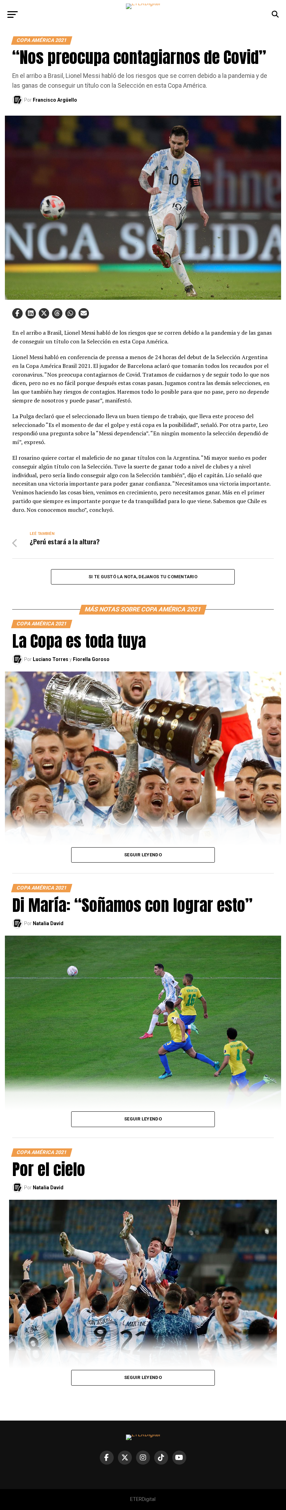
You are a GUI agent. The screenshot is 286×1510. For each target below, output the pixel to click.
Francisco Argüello (55, 100)
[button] (17, 313)
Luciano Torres (50, 659)
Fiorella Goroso (91, 659)
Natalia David (48, 923)
